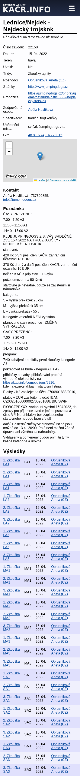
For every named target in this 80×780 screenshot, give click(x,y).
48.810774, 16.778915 (45, 135)
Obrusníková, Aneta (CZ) (46, 80)
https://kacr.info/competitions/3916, (29, 382)
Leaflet (41, 180)
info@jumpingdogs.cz (19, 199)
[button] (40, 156)
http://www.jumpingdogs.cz (48, 86)
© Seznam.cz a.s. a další (61, 180)
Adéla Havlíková (40, 109)
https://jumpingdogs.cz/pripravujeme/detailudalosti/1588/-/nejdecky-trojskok (52, 97)
